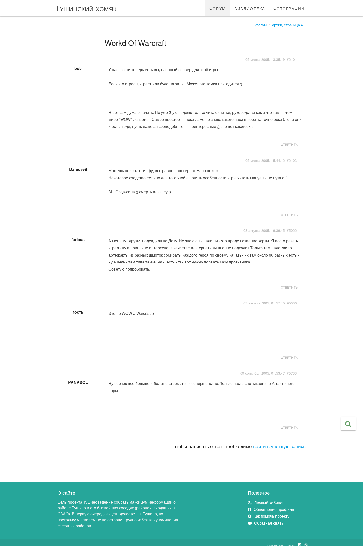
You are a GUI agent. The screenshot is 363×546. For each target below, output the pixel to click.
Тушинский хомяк (86, 8)
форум (217, 8)
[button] (348, 423)
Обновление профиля (274, 509)
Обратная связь (268, 523)
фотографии (289, 8)
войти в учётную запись (279, 446)
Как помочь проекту (271, 516)
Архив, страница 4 (287, 24)
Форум (261, 24)
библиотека (249, 8)
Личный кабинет (269, 503)
